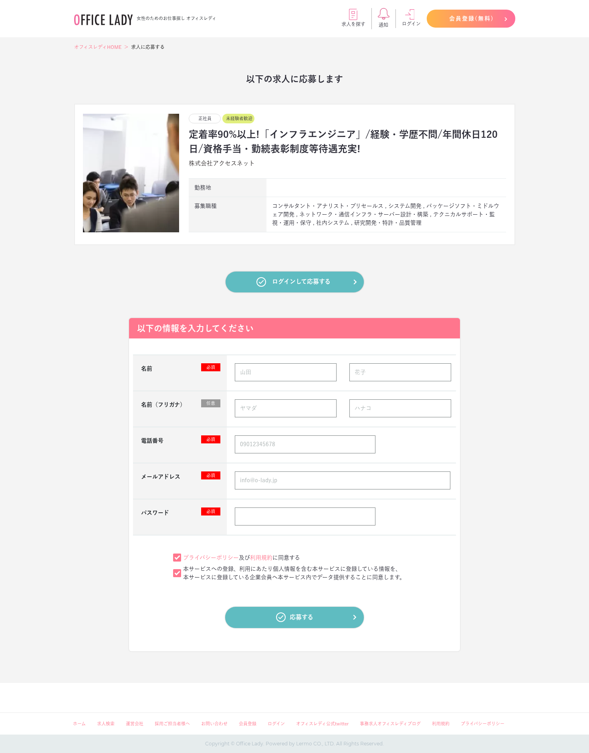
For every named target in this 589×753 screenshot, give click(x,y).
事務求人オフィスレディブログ (390, 723)
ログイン (411, 23)
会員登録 (247, 723)
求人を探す (353, 24)
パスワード (178, 512)
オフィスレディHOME (97, 46)
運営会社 (134, 723)
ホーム (79, 723)
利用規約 (261, 557)
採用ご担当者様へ (172, 723)
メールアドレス (178, 476)
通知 (383, 24)
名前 (178, 368)
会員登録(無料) (471, 18)
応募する (301, 617)
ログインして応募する (301, 281)
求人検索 (106, 723)
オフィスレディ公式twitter (322, 723)
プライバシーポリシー (211, 557)
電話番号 (178, 440)
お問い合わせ (214, 723)
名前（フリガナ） (178, 404)
